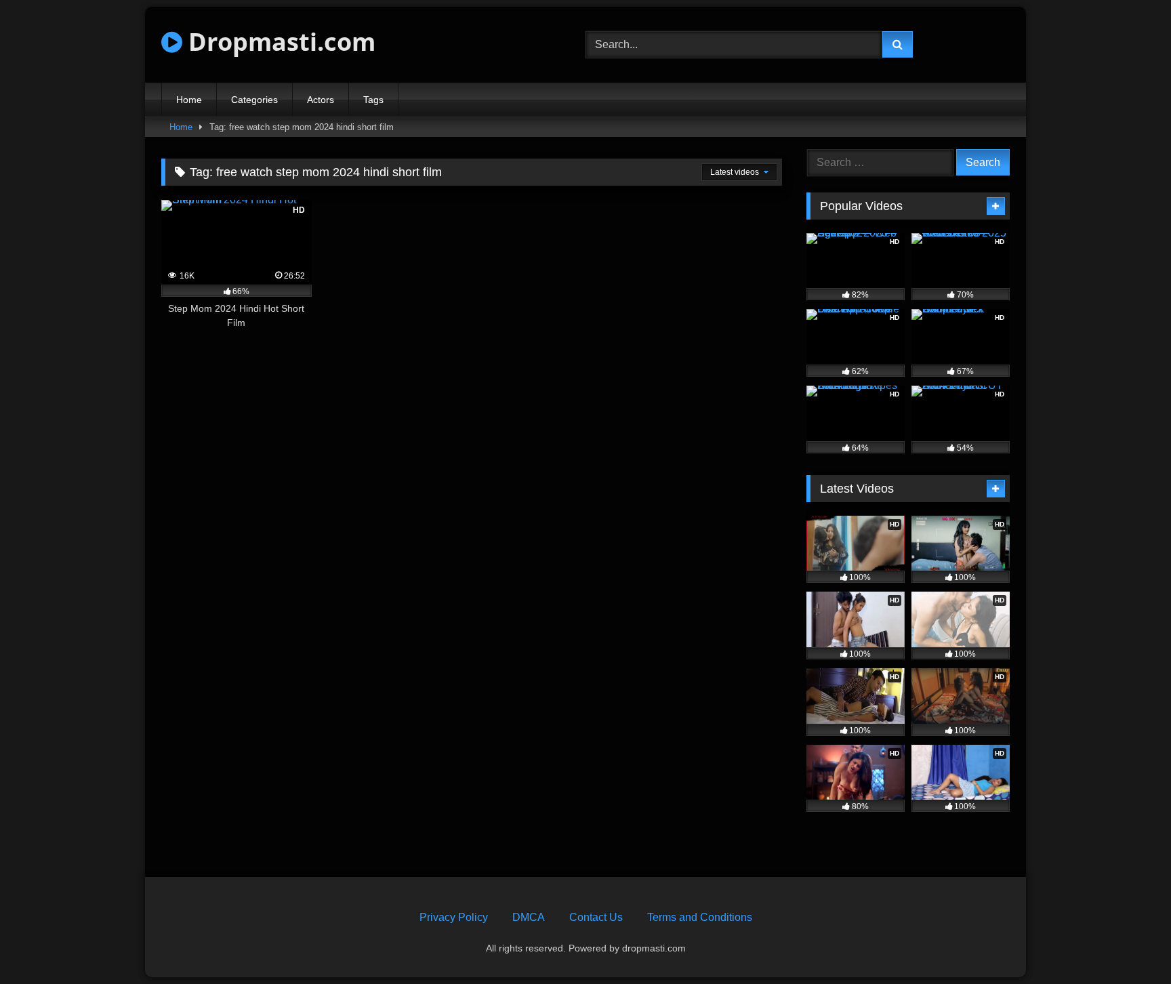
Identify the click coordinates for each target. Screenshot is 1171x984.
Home (189, 99)
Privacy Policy (453, 917)
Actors (320, 99)
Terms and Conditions (699, 917)
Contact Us (596, 917)
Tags (373, 99)
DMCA (528, 917)
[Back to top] (1129, 943)
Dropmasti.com (278, 41)
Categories (254, 99)
